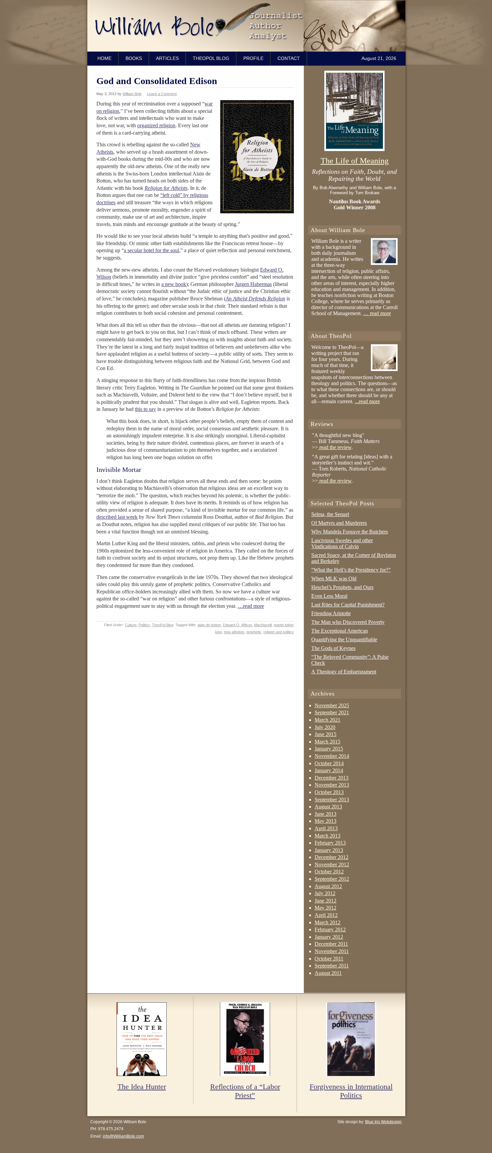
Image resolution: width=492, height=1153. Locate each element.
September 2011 (332, 965)
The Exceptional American (339, 631)
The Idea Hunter (141, 1086)
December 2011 (331, 944)
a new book (173, 284)
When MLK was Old (333, 578)
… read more (377, 313)
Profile (253, 58)
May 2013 (325, 821)
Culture (131, 625)
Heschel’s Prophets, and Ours (342, 587)
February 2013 (330, 843)
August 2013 (328, 806)
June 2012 (325, 901)
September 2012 (332, 879)
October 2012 (329, 871)
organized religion (156, 125)
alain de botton (209, 625)
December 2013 (331, 778)
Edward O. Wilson (237, 625)
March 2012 (327, 922)
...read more (367, 401)
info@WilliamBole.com (123, 1136)
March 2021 (327, 720)
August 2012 (328, 886)
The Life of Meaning (355, 160)
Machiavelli (263, 625)
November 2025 (332, 705)
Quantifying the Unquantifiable (344, 639)
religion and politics (278, 632)
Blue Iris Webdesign (383, 1122)
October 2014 (329, 763)
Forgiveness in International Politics (351, 1090)
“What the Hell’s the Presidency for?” (351, 570)
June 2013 (325, 814)
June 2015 (325, 734)
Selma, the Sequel (330, 514)
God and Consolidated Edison (156, 81)
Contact (288, 58)
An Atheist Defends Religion (255, 298)
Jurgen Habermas (253, 284)
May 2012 (325, 908)
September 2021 (332, 712)
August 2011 (328, 973)
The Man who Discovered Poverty (348, 622)
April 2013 (326, 828)
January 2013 (329, 850)
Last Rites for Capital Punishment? (348, 604)
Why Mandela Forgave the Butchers (349, 531)
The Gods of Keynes (333, 648)
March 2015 (327, 741)
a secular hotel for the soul (151, 250)
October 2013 (329, 792)
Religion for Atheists (166, 188)
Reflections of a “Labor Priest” (245, 1090)
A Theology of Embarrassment (343, 671)
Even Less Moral (329, 596)
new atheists (234, 632)
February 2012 (330, 929)
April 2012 (326, 915)
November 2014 (332, 756)
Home (104, 58)
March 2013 (327, 836)
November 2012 (332, 864)
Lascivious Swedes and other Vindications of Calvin (342, 543)
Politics (144, 625)
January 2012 (329, 937)
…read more (251, 606)
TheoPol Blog (211, 58)
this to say (145, 409)
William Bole (248, 26)
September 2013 (332, 799)
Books (134, 58)
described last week (117, 517)
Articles (167, 58)
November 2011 (332, 951)
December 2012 (331, 857)
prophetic (253, 632)
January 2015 (329, 748)
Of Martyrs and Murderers (339, 523)
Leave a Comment (162, 94)
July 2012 (325, 893)
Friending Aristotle (331, 613)
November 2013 (332, 785)
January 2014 (329, 770)
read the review (334, 447)
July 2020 (325, 727)
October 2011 (329, 958)
